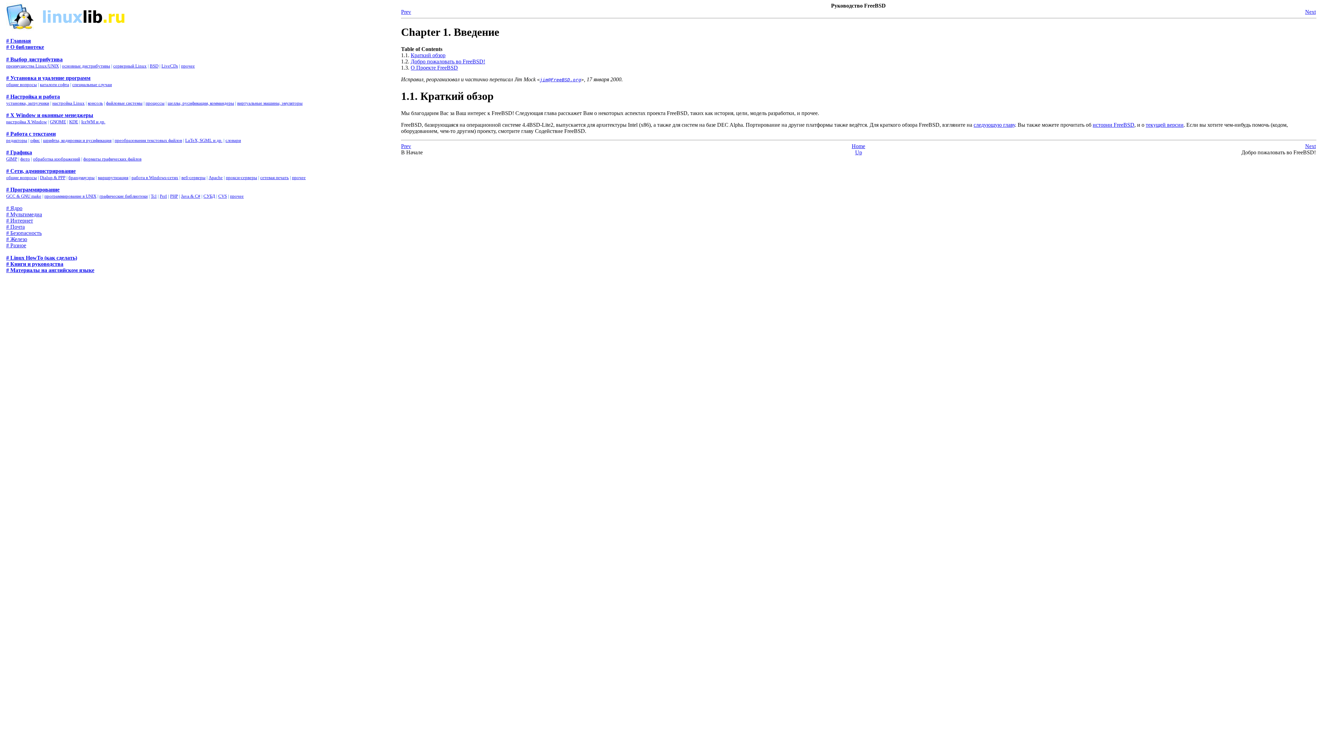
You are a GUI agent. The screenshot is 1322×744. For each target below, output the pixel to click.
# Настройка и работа (33, 97)
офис (35, 140)
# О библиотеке (25, 47)
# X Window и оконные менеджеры (49, 115)
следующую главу (994, 125)
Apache (216, 177)
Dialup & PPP (52, 177)
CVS (222, 196)
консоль (95, 103)
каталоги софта (54, 84)
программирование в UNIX (70, 196)
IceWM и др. (93, 121)
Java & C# (190, 196)
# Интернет (19, 221)
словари (233, 140)
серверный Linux (130, 66)
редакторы (16, 140)
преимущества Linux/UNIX (32, 66)
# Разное (16, 245)
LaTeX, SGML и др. (203, 140)
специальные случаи (92, 84)
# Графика (19, 152)
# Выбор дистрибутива (34, 59)
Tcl (154, 196)
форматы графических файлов (112, 159)
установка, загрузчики (27, 103)
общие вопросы (21, 84)
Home (858, 146)
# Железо (16, 239)
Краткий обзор (428, 55)
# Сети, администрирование (41, 171)
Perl (163, 196)
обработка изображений (56, 159)
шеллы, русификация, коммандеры (201, 103)
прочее (188, 66)
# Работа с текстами (31, 134)
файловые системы (124, 103)
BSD (154, 66)
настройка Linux (68, 103)
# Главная (18, 41)
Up (858, 152)
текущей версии (1165, 125)
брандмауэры (82, 177)
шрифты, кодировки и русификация (77, 140)
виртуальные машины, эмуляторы (270, 103)
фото (25, 159)
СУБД (209, 196)
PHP (174, 196)
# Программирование (33, 190)
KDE (73, 121)
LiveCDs (169, 66)
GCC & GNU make (23, 196)
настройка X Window (26, 121)
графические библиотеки (123, 196)
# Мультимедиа (24, 214)
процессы (155, 103)
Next (1310, 12)
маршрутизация (113, 177)
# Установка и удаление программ (48, 78)
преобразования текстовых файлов (148, 140)
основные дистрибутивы (86, 66)
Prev (406, 12)
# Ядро (14, 208)
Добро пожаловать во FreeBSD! (448, 61)
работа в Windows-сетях (155, 177)
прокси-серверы (241, 177)
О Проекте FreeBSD (434, 68)
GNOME (58, 121)
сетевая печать (274, 177)
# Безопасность (24, 233)
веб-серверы (193, 177)
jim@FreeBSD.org (560, 79)
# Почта (15, 227)
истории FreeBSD (1113, 125)
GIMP (11, 159)
